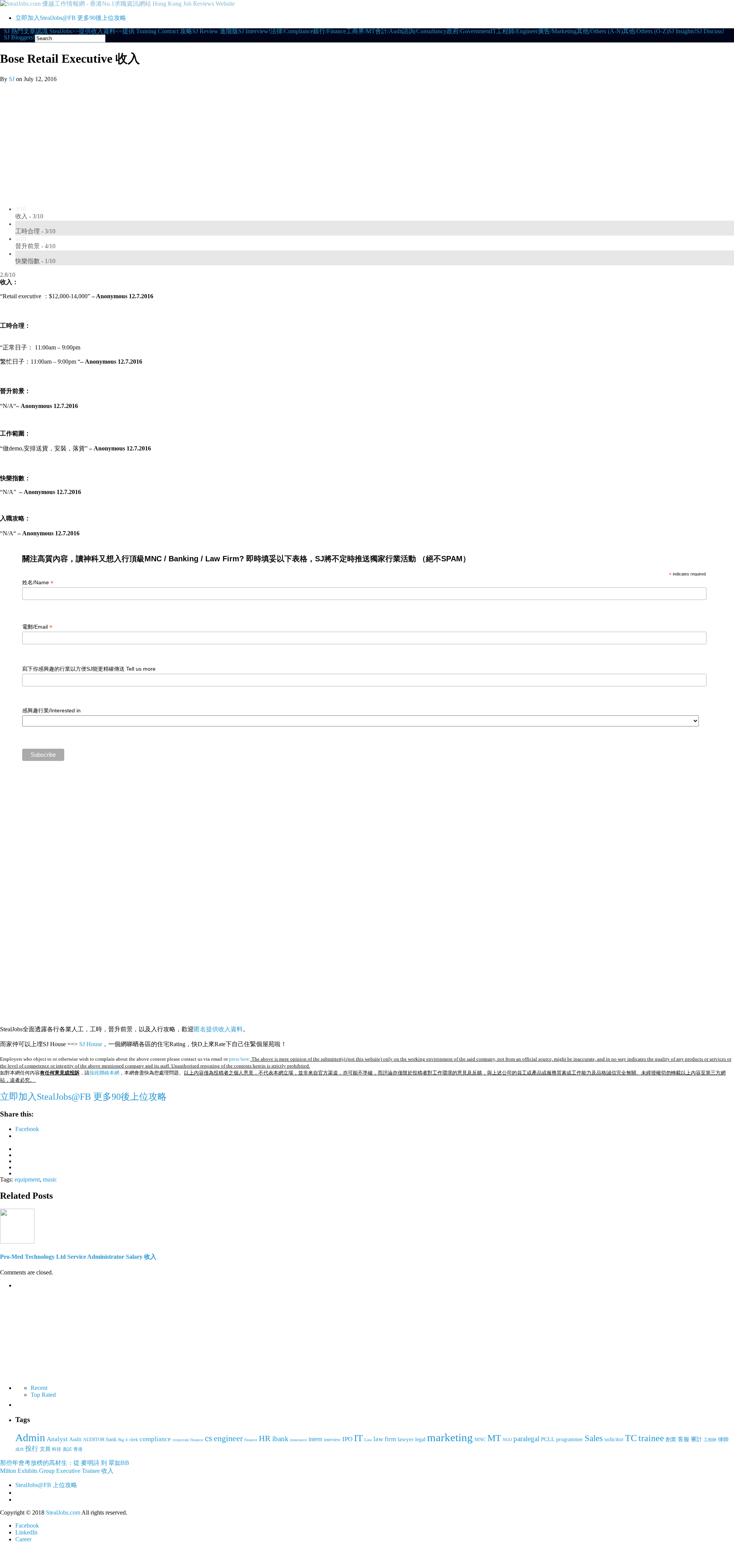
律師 (723, 1439)
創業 (671, 1439)
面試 (67, 1449)
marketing (450, 1437)
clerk (133, 1439)
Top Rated (43, 1394)
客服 (683, 1439)
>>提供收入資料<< (97, 31)
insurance (298, 1440)
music (50, 1179)
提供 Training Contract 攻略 (157, 31)
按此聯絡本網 (104, 1073)
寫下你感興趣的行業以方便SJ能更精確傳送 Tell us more (89, 669)
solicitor (614, 1439)
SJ (12, 79)
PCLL (548, 1439)
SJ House (90, 1044)
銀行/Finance (329, 31)
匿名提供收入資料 (218, 1029)
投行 (31, 1448)
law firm (384, 1439)
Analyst (57, 1439)
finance (250, 1439)
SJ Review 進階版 (215, 31)
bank (111, 1439)
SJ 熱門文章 (20, 31)
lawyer (406, 1439)
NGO (507, 1439)
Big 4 (123, 1439)
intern (315, 1439)
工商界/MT (360, 31)
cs (208, 1438)
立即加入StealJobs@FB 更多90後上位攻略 (70, 18)
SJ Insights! (682, 31)
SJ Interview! (254, 31)
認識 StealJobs (54, 31)
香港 (78, 1449)
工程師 (710, 1439)
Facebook (27, 1525)
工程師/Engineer (517, 31)
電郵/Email (37, 627)
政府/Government (468, 31)
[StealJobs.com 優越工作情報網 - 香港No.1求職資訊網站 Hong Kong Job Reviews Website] (117, 3)
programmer (569, 1439)
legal (420, 1439)
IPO (347, 1439)
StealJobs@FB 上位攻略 (46, 1485)
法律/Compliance (291, 31)
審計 (696, 1439)
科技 (56, 1449)
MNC (480, 1439)
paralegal (526, 1439)
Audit (75, 1439)
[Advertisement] (367, 139)
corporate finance (187, 1439)
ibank (280, 1439)
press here (239, 1059)
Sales (594, 1438)
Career (23, 1539)
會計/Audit (389, 31)
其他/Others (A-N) (599, 31)
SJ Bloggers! (19, 37)
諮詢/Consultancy (425, 31)
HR (265, 1438)
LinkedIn (26, 1532)
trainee (651, 1438)
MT (494, 1438)
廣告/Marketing (557, 31)
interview (332, 1439)
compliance (155, 1439)
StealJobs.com (63, 1512)
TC (631, 1438)
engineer (228, 1438)
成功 (19, 1449)
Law (368, 1439)
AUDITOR (94, 1439)
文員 (45, 1449)
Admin (30, 1437)
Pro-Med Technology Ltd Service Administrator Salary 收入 (78, 1256)
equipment (27, 1179)
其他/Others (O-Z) (645, 31)
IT (493, 31)
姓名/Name (38, 582)
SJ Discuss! (710, 31)
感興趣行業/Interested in (51, 710)
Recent (39, 1388)
